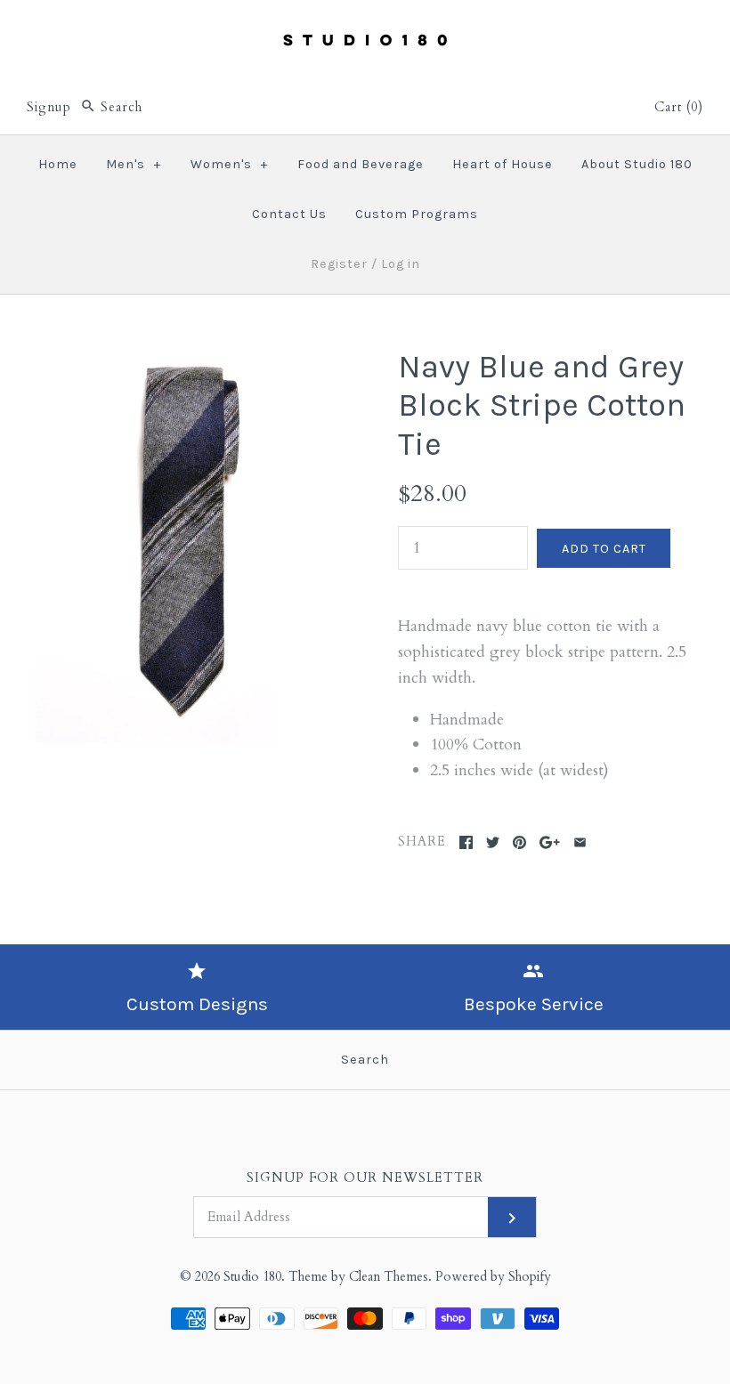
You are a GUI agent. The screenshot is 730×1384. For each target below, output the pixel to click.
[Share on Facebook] (466, 842)
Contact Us (289, 214)
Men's (133, 164)
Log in (400, 263)
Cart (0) (678, 107)
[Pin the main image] (519, 842)
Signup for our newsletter (365, 1178)
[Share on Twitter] (492, 842)
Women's (229, 164)
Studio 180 (252, 1276)
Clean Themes (388, 1276)
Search (365, 1059)
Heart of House (502, 164)
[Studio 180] (365, 30)
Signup (49, 107)
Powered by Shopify (493, 1276)
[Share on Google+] (549, 842)
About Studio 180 (637, 164)
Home (57, 164)
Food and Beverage (360, 164)
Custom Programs (416, 214)
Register (339, 263)
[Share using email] (580, 842)
